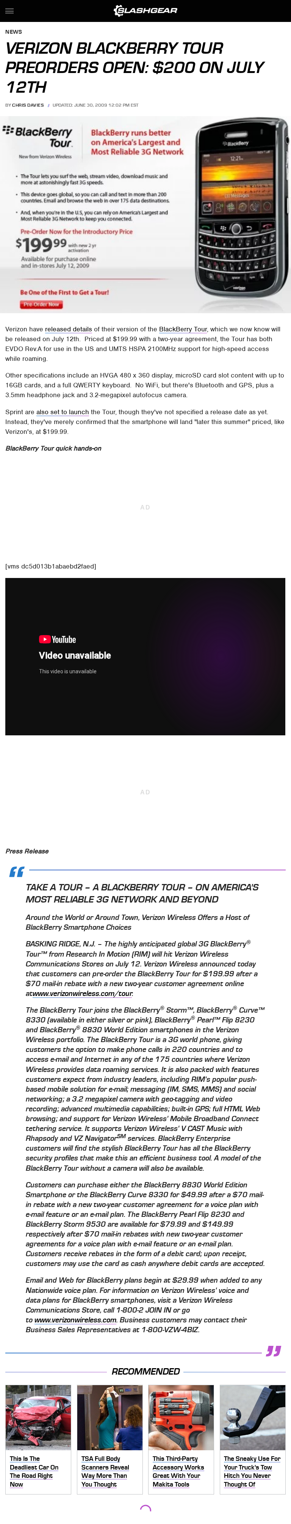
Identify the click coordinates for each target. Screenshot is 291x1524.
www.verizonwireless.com (75, 1320)
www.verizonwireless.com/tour (82, 994)
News (13, 32)
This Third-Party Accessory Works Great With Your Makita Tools (178, 1471)
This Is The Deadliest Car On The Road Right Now (34, 1471)
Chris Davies (28, 105)
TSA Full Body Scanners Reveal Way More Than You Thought (105, 1471)
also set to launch (62, 412)
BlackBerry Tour (183, 329)
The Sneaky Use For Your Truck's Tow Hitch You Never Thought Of (252, 1471)
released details (68, 329)
